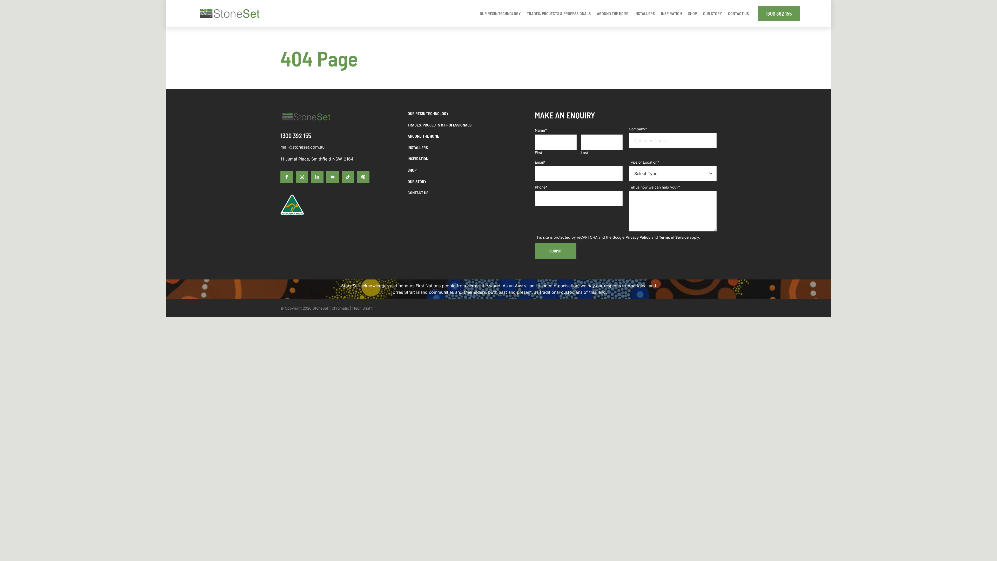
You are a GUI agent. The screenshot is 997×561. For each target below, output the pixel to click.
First (538, 152)
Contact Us (418, 192)
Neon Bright (362, 308)
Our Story (417, 181)
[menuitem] (500, 13)
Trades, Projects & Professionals (439, 124)
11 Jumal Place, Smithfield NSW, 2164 (316, 159)
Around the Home (423, 135)
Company (638, 129)
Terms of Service (674, 237)
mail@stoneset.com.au (302, 147)
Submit (555, 250)
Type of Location (644, 162)
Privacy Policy (637, 237)
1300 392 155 (779, 13)
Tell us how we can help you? (654, 187)
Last (584, 152)
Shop (412, 170)
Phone (541, 187)
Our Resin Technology (428, 113)
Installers (418, 147)
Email (540, 162)
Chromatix (340, 308)
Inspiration (418, 158)
